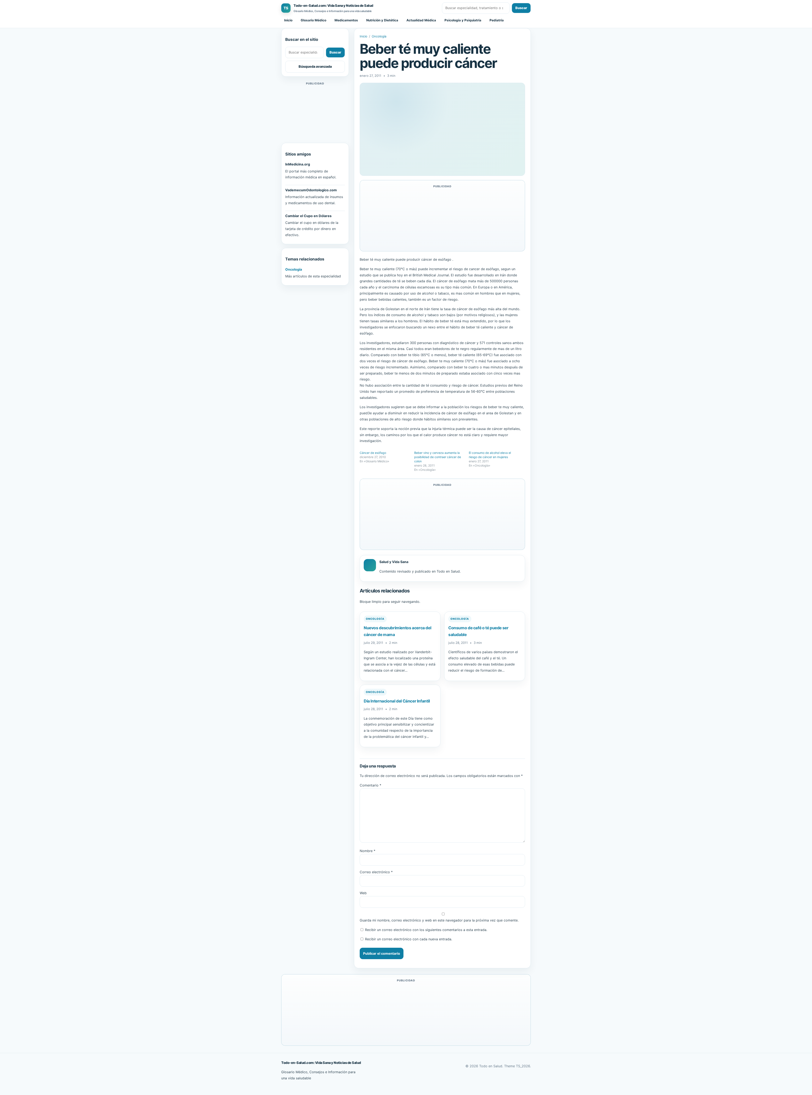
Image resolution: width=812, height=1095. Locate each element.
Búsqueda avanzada (315, 66)
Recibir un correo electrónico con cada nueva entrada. (408, 939)
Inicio (288, 20)
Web (363, 893)
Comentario (370, 785)
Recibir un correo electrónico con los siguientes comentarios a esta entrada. (426, 930)
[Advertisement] (315, 112)
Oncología (379, 36)
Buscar (521, 8)
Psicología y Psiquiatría (462, 20)
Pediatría (497, 20)
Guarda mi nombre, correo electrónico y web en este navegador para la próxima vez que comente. (439, 920)
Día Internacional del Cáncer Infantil (397, 701)
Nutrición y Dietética (382, 20)
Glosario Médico (313, 20)
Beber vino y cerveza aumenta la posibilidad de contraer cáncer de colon (437, 457)
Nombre (367, 851)
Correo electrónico (376, 872)
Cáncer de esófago (373, 453)
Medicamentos (346, 20)
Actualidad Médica (421, 20)
